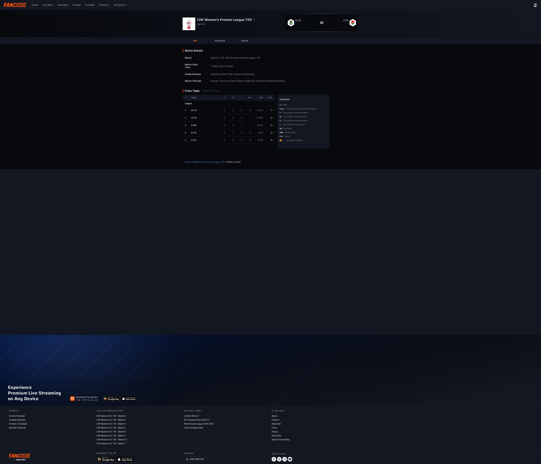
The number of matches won (294, 117)
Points (287, 136)
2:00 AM (228, 66)
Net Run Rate (290, 132)
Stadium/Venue (193, 74)
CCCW (194, 118)
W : (281, 117)
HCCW (194, 110)
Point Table (192, 91)
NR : (281, 128)
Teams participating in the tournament (301, 109)
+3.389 (260, 118)
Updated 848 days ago (211, 91)
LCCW (345, 20)
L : (280, 124)
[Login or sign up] (535, 5)
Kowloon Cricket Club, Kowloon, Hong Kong (232, 74)
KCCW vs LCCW (234, 162)
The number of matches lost (293, 125)
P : (280, 113)
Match (188, 58)
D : (280, 121)
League (188, 103)
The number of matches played (295, 113)
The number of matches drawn (295, 121)
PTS (270, 98)
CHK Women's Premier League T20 (208, 162)
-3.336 (260, 133)
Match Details (194, 51)
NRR (261, 98)
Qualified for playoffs (294, 140)
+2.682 (260, 110)
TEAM (193, 98)
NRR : (282, 132)
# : (281, 105)
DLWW (194, 125)
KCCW (298, 20)
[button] (195, 40)
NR (250, 98)
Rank (285, 105)
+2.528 (260, 125)
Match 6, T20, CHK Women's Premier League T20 (235, 58)
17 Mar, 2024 (217, 66)
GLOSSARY (285, 99)
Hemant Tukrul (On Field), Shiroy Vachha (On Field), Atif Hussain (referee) (247, 81)
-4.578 (260, 140)
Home (187, 162)
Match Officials (193, 81)
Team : (282, 109)
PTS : (282, 136)
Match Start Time (191, 66)
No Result (288, 129)
